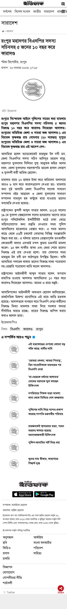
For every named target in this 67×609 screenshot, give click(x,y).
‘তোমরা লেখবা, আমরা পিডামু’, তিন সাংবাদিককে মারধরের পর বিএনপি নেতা (45, 365)
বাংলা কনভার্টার (42, 543)
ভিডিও (7, 548)
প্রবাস (6, 553)
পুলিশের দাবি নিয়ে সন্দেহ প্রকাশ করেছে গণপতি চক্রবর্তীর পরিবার (46, 412)
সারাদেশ (49, 12)
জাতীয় (37, 12)
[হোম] (3, 31)
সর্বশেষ (7, 12)
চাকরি (6, 559)
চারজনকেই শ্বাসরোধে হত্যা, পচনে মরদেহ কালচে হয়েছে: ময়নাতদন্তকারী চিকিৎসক (46, 430)
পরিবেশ (38, 548)
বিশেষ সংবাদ (22, 12)
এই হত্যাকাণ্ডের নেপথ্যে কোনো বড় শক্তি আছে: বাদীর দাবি (46, 346)
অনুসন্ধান (8, 537)
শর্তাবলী (7, 583)
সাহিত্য (37, 553)
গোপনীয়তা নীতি (12, 578)
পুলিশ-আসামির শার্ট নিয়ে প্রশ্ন (44, 442)
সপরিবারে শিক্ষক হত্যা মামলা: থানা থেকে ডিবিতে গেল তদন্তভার (46, 395)
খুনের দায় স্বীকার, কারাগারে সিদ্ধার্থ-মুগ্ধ (43, 461)
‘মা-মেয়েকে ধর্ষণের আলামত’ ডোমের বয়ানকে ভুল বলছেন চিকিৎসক (43, 381)
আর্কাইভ (38, 537)
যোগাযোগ (8, 572)
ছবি (5, 543)
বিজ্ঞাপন (7, 567)
